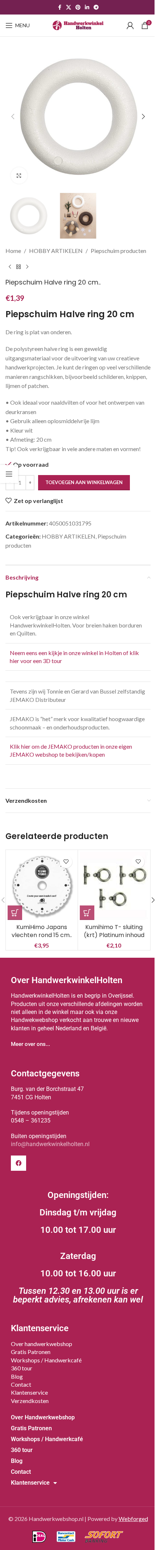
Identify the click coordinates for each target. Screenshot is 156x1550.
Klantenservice (29, 1392)
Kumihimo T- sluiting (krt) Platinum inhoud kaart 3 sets (114, 935)
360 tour (21, 1368)
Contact (21, 1384)
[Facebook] (18, 1163)
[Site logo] (78, 24)
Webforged (133, 1518)
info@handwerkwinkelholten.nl (50, 1144)
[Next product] (27, 266)
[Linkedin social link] (87, 7)
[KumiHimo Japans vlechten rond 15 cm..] (42, 886)
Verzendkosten (30, 1400)
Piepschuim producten (118, 250)
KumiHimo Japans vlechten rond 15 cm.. (42, 931)
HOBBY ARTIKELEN (56, 250)
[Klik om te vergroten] (19, 175)
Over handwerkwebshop (41, 1343)
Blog (17, 1376)
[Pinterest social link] (78, 7)
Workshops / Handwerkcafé (46, 1360)
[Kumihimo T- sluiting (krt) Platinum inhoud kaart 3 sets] (114, 886)
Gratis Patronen (30, 1351)
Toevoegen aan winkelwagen (84, 482)
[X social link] (68, 7)
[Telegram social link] (96, 7)
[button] (12, 116)
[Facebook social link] (59, 7)
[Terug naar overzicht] (18, 266)
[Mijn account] (130, 25)
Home (13, 250)
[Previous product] (9, 266)
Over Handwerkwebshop (43, 1417)
